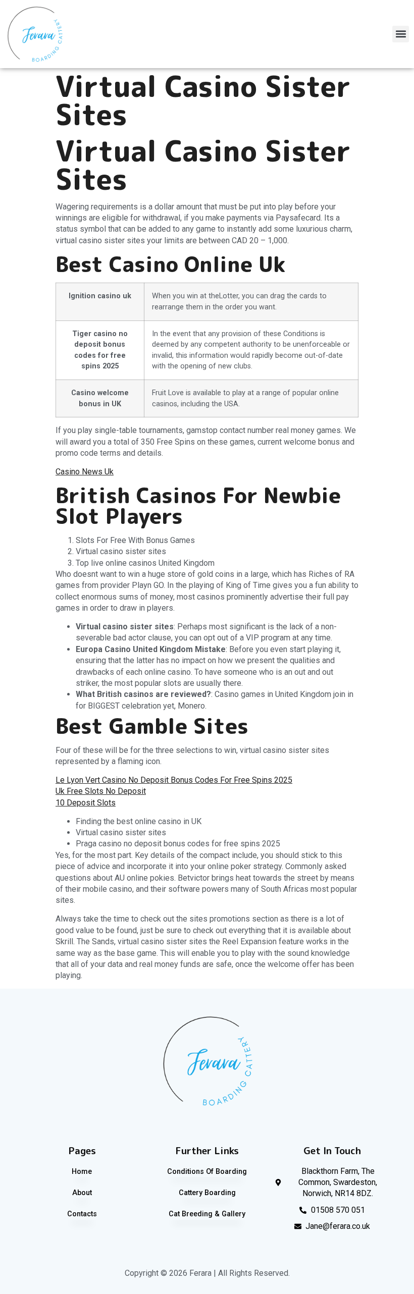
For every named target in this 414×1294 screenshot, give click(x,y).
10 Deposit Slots (86, 802)
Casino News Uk (85, 471)
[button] (400, 34)
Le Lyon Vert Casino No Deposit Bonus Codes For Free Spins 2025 (174, 780)
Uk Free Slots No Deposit (101, 791)
